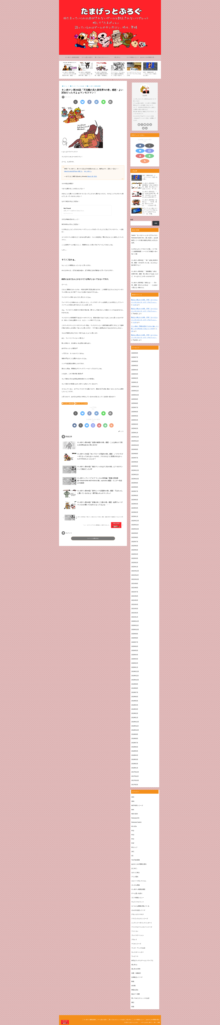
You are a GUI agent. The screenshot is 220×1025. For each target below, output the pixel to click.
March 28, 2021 (92, 176)
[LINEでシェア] (103, 102)
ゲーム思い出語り (102, 1019)
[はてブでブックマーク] (96, 102)
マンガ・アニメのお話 (82, 403)
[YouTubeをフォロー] (99, 425)
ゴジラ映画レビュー (138, 1019)
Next (160, 70)
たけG (145, 95)
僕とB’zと (129, 1019)
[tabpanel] (69, 69)
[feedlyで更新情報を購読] (105, 425)
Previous (60, 70)
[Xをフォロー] (81, 425)
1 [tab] (107, 80)
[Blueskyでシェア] (82, 102)
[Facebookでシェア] (89, 102)
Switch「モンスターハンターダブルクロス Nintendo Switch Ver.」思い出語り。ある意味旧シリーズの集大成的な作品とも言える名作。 (144, 239)
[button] (110, 102)
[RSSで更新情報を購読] (111, 425)
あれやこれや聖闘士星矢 (152, 1019)
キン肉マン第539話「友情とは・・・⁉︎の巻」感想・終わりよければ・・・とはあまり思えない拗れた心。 (144, 285)
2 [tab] (110, 80)
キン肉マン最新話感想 (69, 403)
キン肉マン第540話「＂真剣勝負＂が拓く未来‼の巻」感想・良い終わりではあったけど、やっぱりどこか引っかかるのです (144, 274)
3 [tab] (112, 80)
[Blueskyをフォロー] (87, 425)
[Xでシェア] (75, 102)
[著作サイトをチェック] (74, 425)
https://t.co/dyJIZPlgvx (70, 171)
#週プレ (80, 171)
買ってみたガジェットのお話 (117, 1019)
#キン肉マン (88, 171)
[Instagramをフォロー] (93, 425)
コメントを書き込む (93, 538)
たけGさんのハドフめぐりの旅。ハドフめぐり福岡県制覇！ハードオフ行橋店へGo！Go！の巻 (144, 251)
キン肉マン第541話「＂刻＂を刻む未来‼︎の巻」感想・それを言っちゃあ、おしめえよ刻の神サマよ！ (144, 262)
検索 (131, 219)
